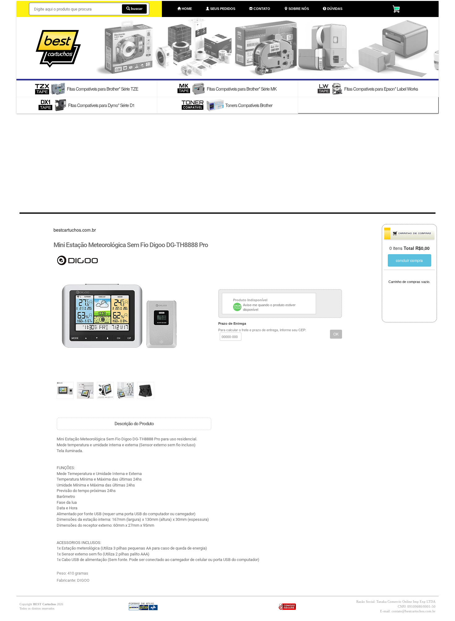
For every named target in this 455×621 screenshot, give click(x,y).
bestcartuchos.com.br (75, 230)
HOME (186, 9)
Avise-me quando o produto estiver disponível (269, 307)
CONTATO (261, 9)
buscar (136, 8)
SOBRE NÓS (298, 9)
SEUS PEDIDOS (222, 9)
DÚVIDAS (334, 9)
